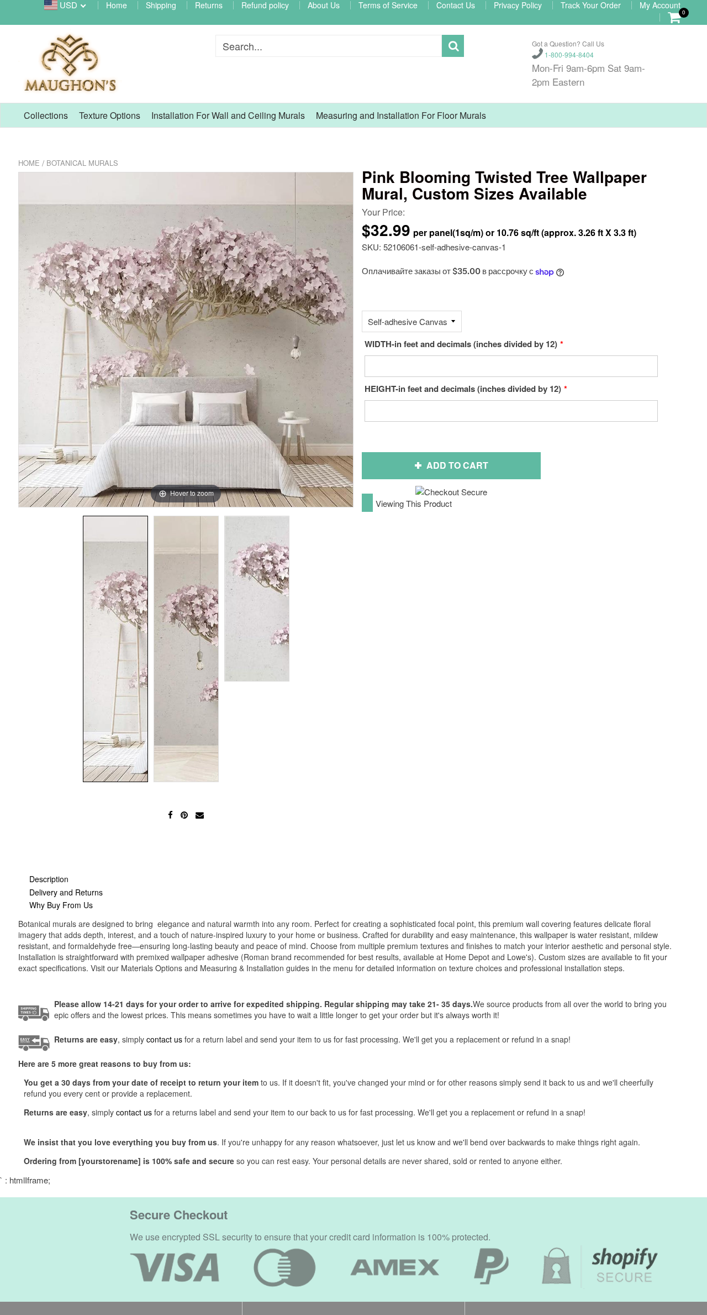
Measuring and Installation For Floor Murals (401, 115)
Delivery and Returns (66, 892)
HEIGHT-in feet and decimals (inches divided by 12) (463, 389)
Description (48, 878)
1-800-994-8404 (568, 54)
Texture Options (109, 115)
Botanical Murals (82, 163)
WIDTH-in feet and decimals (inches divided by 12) (461, 344)
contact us (134, 1112)
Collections (46, 115)
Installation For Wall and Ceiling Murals (228, 115)
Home (29, 163)
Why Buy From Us (61, 904)
